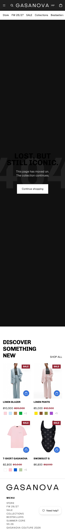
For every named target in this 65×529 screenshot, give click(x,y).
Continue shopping (32, 188)
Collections (41, 15)
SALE (29, 15)
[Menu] (4, 5)
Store (6, 15)
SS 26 (10, 524)
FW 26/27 (17, 15)
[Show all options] (25, 413)
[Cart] (61, 5)
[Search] (12, 5)
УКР (53, 5)
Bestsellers (57, 15)
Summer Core (15, 520)
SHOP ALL (56, 356)
